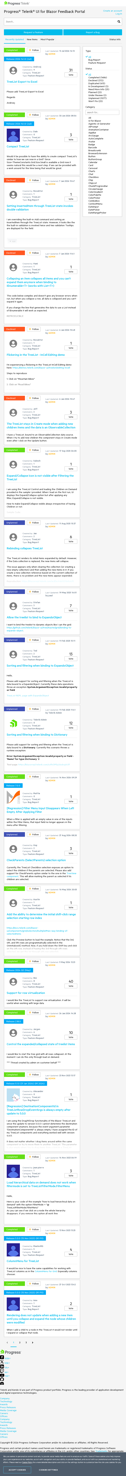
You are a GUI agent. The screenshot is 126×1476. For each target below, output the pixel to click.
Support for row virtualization (26, 993)
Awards (4, 1404)
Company (5, 1398)
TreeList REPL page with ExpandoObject (28, 695)
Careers (4, 1413)
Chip (90, 180)
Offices (4, 1416)
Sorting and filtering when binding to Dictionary (37, 734)
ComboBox (94, 200)
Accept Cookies (17, 1470)
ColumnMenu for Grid (46, 1271)
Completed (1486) (97, 77)
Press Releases (8, 1407)
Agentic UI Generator (99, 123)
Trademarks (101, 1451)
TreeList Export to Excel (22, 81)
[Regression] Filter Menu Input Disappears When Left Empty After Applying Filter (40, 810)
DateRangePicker (97, 212)
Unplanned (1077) (97, 98)
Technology (6, 1401)
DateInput (93, 206)
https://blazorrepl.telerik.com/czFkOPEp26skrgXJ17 (44, 764)
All (89, 56)
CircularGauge (95, 188)
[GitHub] (2, 1380)
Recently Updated (14, 39)
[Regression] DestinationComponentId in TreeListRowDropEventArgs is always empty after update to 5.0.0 (39, 1109)
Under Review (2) (97, 95)
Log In (119, 13)
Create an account (112, 10)
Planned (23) (95, 92)
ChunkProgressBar (98, 185)
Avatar (91, 141)
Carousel (92, 168)
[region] (63, 1464)
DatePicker (94, 209)
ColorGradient (95, 191)
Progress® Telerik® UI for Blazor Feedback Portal (44, 11)
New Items (32, 39)
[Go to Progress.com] (10, 1353)
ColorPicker (94, 197)
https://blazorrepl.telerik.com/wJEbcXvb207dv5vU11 (48, 581)
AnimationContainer (98, 129)
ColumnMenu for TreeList (23, 1261)
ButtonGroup (95, 159)
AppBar (92, 132)
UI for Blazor (94, 120)
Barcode (92, 147)
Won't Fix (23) (95, 101)
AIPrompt (93, 126)
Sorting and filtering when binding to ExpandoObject (40, 665)
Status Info (115, 39)
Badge (91, 144)
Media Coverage (8, 1410)
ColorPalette (94, 194)
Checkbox (93, 177)
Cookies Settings (48, 1470)
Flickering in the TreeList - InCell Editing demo (36, 354)
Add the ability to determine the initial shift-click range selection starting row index (41, 916)
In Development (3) (98, 86)
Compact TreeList (18, 146)
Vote (71, 74)
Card (90, 165)
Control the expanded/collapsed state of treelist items (41, 1044)
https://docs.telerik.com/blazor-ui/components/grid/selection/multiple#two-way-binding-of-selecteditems (37, 930)
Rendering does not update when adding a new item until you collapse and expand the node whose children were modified (41, 1318)
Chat (90, 174)
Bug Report (94, 59)
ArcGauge (93, 135)
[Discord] (2, 1384)
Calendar (92, 162)
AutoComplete (95, 138)
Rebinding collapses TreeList (25, 548)
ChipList (92, 183)
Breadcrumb (94, 150)
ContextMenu (95, 203)
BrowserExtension (97, 153)
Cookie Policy (27, 1462)
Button (91, 156)
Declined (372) (96, 80)
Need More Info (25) (98, 89)
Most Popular (47, 39)
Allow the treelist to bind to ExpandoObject (34, 617)
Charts (91, 171)
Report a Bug (93, 32)
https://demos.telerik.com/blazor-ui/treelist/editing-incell (41, 367)
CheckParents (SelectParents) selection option (36, 860)
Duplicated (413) (96, 83)
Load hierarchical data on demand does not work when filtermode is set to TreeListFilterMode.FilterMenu (41, 1184)
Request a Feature (33, 32)
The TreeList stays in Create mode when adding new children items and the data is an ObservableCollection (41, 425)
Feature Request (97, 62)
